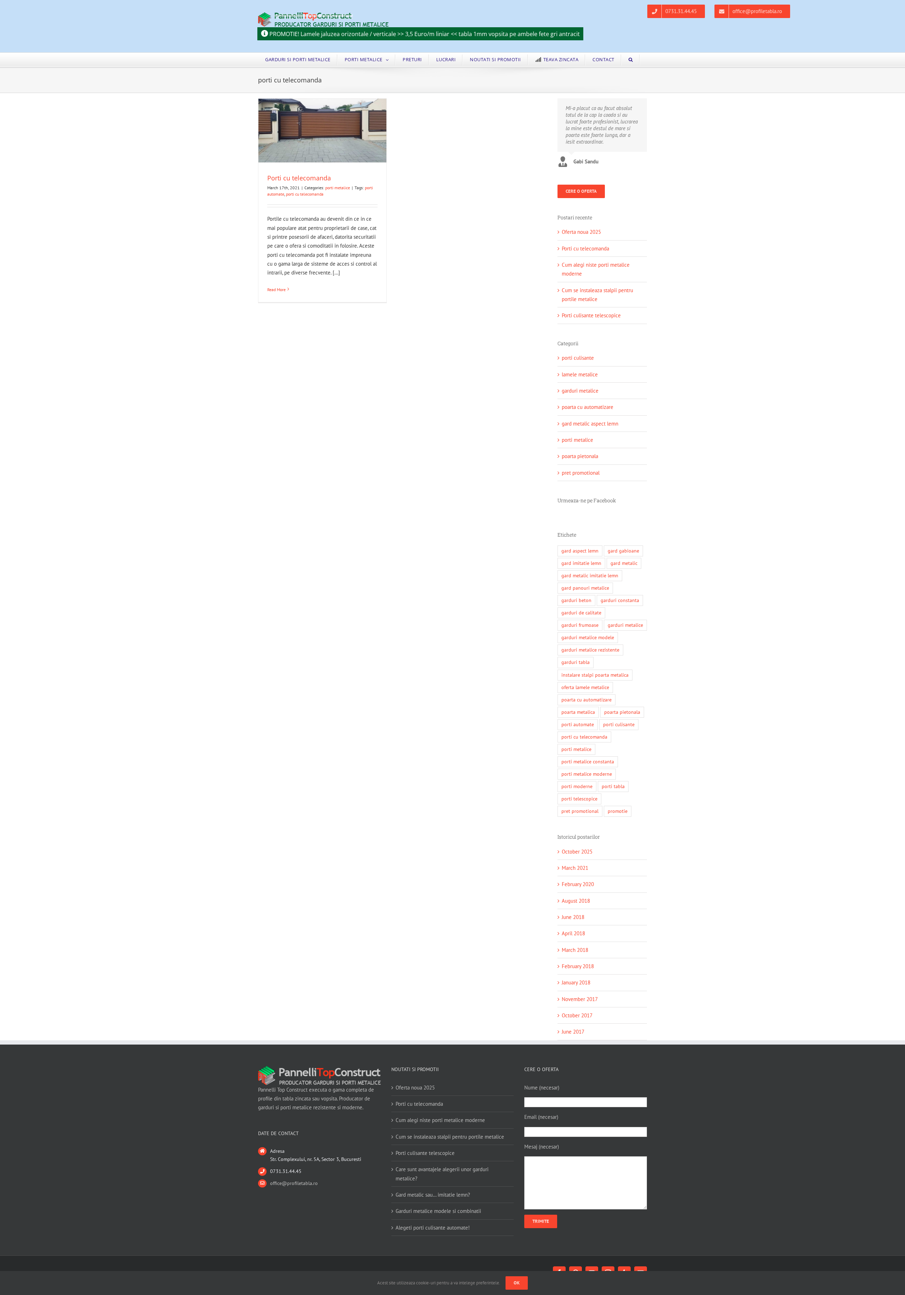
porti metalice (337, 187)
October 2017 (577, 1015)
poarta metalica (578, 712)
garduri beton (576, 600)
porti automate (577, 724)
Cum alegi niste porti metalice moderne (440, 1120)
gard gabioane (623, 551)
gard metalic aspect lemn (590, 423)
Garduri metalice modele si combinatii (438, 1211)
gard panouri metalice (585, 588)
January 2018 (576, 982)
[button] (630, 59)
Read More (276, 289)
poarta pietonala (580, 456)
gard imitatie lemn (581, 563)
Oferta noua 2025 (581, 232)
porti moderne (576, 786)
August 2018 (576, 900)
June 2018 (573, 917)
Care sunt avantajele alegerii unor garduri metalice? (442, 1173)
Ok (517, 1283)
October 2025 (577, 851)
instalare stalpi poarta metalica (595, 675)
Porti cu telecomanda (299, 178)
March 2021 (575, 868)
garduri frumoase (580, 625)
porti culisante (578, 357)
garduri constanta (620, 600)
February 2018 (578, 966)
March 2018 (575, 950)
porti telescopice (579, 799)
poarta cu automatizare (587, 407)
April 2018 (573, 933)
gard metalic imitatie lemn (589, 575)
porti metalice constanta (587, 761)
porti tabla (613, 786)
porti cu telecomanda (304, 194)
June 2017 (573, 1031)
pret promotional (581, 472)
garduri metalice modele (587, 637)
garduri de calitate (581, 612)
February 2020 (578, 884)
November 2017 (580, 999)
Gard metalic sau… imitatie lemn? (433, 1194)
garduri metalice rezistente (590, 650)
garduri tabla (575, 662)
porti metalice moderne (586, 774)
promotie (617, 811)
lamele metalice (580, 374)
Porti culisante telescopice (591, 315)
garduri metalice (580, 390)
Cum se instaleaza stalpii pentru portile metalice (450, 1136)
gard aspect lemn (580, 551)
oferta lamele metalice (585, 687)
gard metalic (624, 563)
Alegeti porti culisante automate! (433, 1227)
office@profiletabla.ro (294, 1183)
